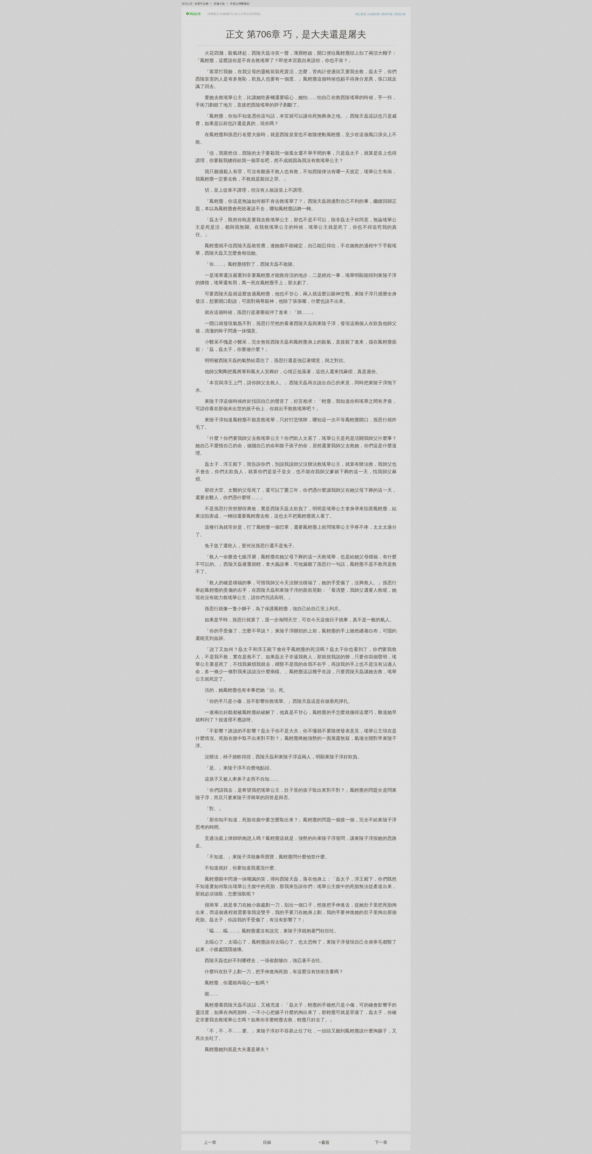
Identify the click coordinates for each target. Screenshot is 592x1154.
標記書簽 (360, 14)
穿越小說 (219, 3)
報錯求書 (387, 14)
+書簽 (324, 1142)
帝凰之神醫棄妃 (240, 3)
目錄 (267, 1142)
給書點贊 (373, 14)
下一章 (381, 1142)
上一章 (210, 1142)
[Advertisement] (296, 1089)
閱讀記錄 (400, 14)
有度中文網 (201, 3)
